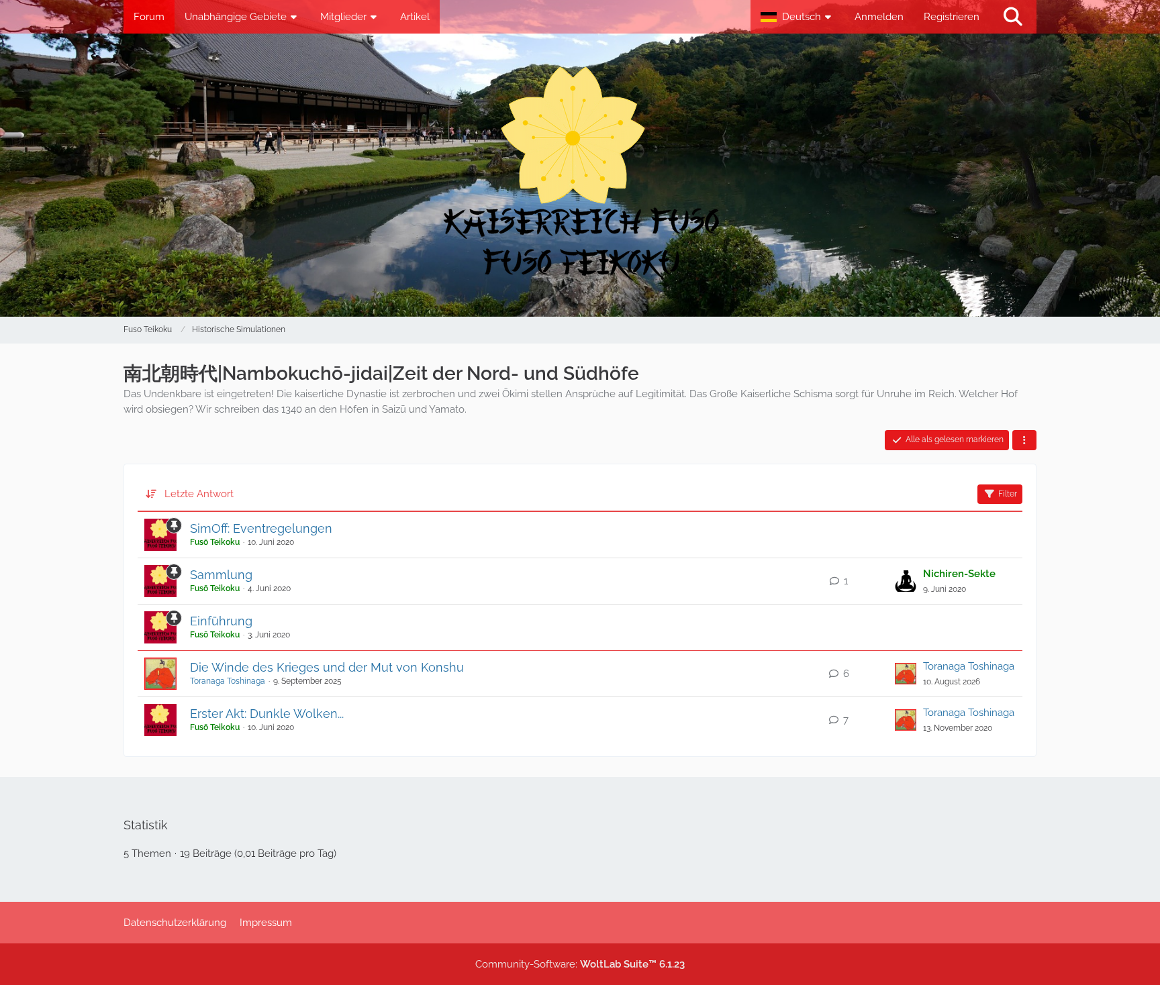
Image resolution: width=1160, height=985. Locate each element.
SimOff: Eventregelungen (261, 528)
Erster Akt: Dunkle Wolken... (267, 714)
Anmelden (879, 17)
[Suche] (1012, 17)
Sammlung (221, 575)
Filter (1007, 494)
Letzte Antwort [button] (199, 494)
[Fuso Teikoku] (580, 175)
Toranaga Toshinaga (227, 681)
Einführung (221, 621)
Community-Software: (580, 964)
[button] (797, 17)
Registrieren (951, 17)
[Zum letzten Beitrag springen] (905, 581)
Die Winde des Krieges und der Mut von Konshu (327, 667)
